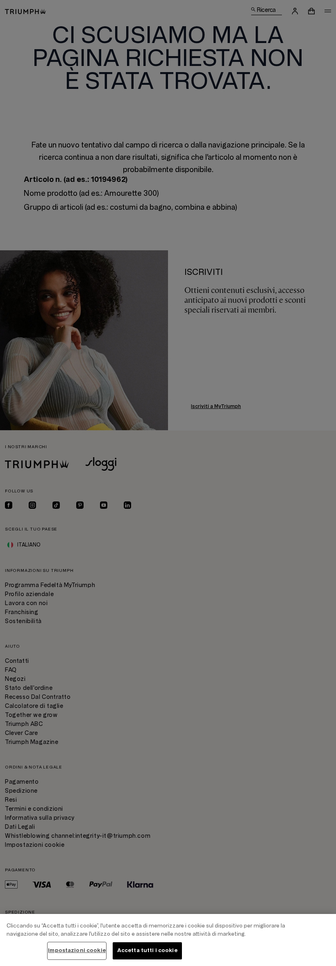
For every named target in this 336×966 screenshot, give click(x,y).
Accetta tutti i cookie (147, 950)
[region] (168, 940)
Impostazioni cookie (76, 950)
